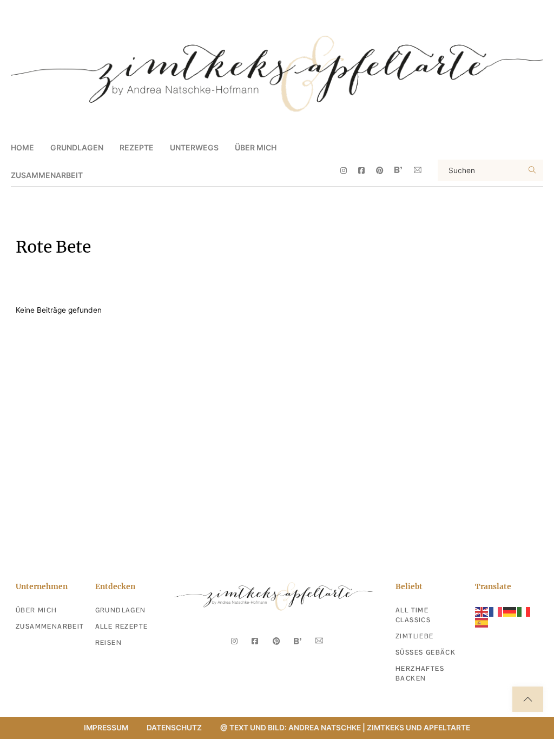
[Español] (482, 622)
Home (22, 147)
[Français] (496, 610)
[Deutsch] (510, 610)
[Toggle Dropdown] (112, 147)
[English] (482, 610)
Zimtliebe (414, 636)
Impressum (106, 727)
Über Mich (255, 147)
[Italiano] (524, 610)
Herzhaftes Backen (419, 673)
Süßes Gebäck (425, 652)
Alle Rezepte (121, 626)
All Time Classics (413, 615)
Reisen (108, 642)
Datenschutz (174, 727)
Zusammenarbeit (47, 175)
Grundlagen (120, 610)
